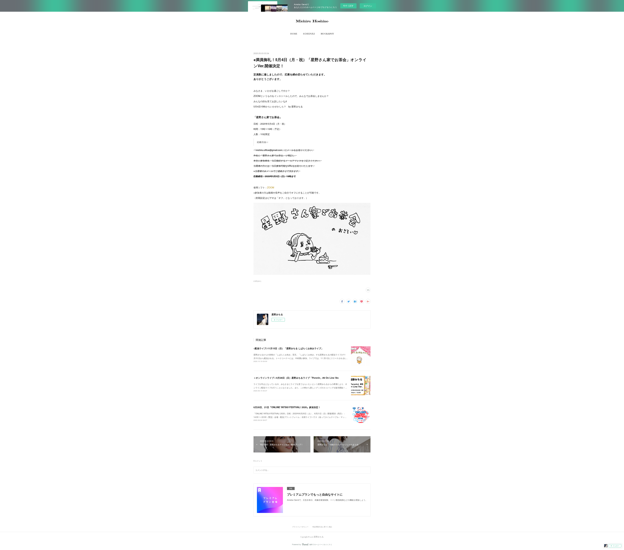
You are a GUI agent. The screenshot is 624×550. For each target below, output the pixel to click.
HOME (293, 33)
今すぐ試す (348, 5)
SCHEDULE (309, 33)
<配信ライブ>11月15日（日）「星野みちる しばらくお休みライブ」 (288, 348)
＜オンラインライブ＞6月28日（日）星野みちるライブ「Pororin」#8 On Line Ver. (296, 377)
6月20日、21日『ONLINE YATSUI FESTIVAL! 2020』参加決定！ (287, 407)
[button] (293, 34)
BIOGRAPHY (327, 33)
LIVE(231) (257, 281)
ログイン (368, 5)
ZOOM (270, 187)
